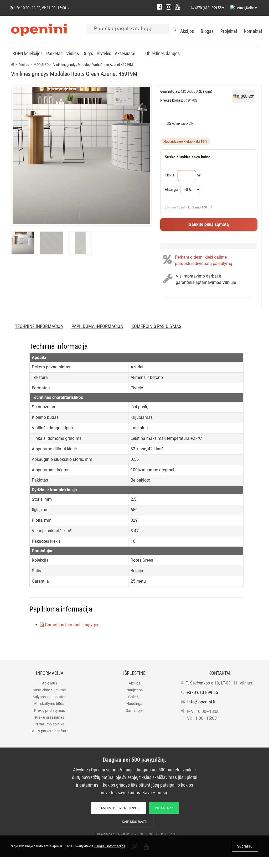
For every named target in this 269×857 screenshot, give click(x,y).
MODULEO (41, 64)
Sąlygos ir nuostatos (49, 697)
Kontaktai (253, 31)
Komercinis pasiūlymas (156, 326)
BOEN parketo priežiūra (49, 731)
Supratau (244, 846)
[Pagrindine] (12, 64)
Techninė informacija (39, 326)
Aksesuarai (125, 53)
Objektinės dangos (162, 53)
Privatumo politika (49, 724)
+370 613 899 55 (202, 692)
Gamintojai (134, 710)
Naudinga (134, 704)
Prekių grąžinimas (49, 717)
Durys (87, 53)
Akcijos (187, 31)
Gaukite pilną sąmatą (209, 224)
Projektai (228, 31)
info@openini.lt (201, 701)
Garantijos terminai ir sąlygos (72, 624)
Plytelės (104, 53)
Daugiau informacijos (109, 846)
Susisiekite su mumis (49, 690)
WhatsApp (164, 808)
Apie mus (49, 683)
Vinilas (72, 53)
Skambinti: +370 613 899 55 (118, 808)
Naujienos (134, 690)
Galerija (134, 697)
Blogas (207, 31)
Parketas (54, 53)
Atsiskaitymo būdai (49, 704)
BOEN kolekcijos (27, 53)
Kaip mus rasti (134, 822)
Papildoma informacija (97, 326)
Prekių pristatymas (49, 710)
